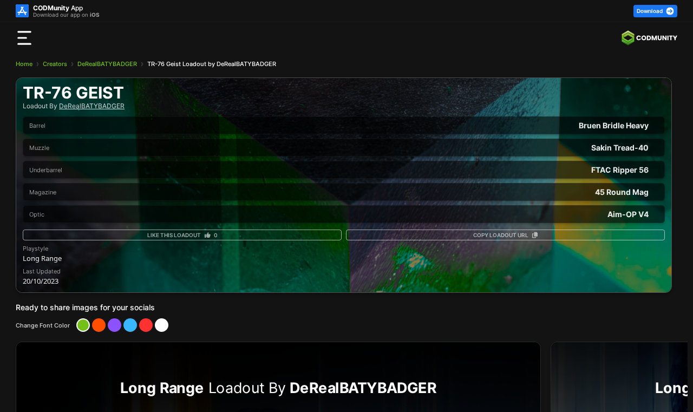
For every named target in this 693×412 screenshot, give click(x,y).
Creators (55, 64)
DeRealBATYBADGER (107, 64)
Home (24, 64)
